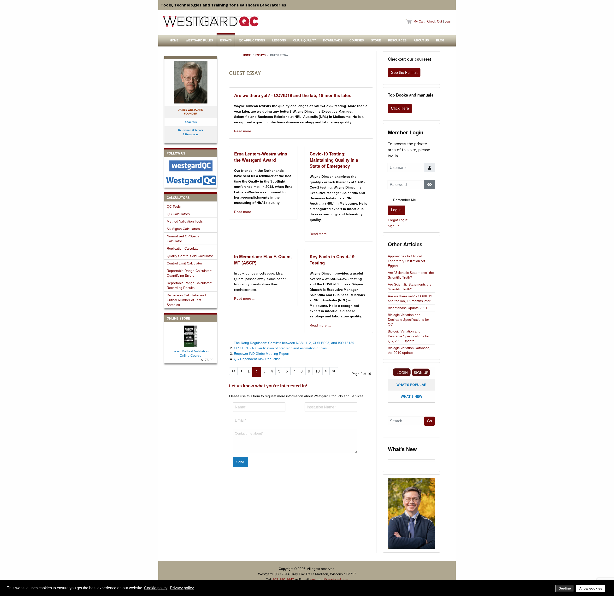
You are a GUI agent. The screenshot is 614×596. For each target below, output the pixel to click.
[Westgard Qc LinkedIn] (190, 180)
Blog (440, 40)
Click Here (400, 108)
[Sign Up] (421, 372)
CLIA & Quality (304, 40)
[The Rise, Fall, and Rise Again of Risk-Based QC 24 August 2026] (411, 460)
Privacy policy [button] (182, 588)
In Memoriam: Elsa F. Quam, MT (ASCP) (263, 259)
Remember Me (404, 200)
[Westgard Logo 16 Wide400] (211, 21)
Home (174, 40)
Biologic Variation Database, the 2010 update (409, 350)
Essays (226, 40)
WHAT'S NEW (411, 396)
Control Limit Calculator (184, 263)
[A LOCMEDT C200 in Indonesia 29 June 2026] (411, 467)
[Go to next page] (326, 371)
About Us (421, 40)
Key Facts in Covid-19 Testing (332, 259)
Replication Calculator (183, 248)
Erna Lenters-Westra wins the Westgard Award (260, 157)
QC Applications (252, 40)
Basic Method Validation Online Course (190, 353)
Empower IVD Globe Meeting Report (261, 353)
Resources (397, 40)
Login (448, 21)
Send (240, 462)
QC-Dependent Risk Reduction (257, 359)
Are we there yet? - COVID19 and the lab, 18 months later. (292, 95)
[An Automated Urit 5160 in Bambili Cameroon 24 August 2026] (411, 458)
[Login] (402, 372)
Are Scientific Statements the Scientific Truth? (409, 286)
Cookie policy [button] (155, 588)
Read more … (244, 131)
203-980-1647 (283, 579)
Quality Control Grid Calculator (190, 256)
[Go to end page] (334, 371)
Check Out (434, 21)
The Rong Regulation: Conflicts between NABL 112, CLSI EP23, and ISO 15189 (294, 343)
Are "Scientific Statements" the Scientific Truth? (411, 275)
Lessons (279, 40)
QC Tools (174, 206)
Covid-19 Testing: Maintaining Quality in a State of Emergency (334, 160)
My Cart (419, 21)
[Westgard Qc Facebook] (190, 166)
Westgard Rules (199, 40)
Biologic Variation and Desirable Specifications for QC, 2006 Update (408, 336)
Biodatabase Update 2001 (407, 308)
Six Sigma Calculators (183, 229)
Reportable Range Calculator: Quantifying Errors (189, 273)
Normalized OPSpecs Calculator (183, 238)
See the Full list (404, 72)
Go (429, 421)
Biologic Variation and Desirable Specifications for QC (408, 319)
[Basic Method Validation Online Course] (190, 335)
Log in (396, 210)
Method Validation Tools (185, 221)
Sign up (393, 226)
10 (317, 371)
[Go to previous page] (241, 371)
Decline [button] (565, 588)
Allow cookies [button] (590, 588)
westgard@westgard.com (329, 579)
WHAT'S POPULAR (411, 385)
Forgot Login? (398, 220)
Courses (356, 40)
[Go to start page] (233, 371)
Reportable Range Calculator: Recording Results (189, 285)
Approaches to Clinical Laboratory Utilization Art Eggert (406, 261)
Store (376, 40)
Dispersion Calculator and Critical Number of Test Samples (186, 300)
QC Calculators (178, 214)
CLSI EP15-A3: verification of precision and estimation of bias (280, 348)
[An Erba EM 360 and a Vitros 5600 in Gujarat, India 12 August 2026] (411, 462)
